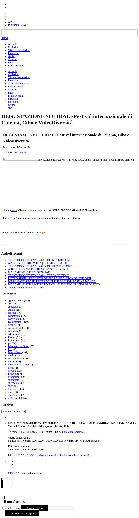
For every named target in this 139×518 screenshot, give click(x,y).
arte (10, 303)
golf (10, 343)
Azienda (12, 44)
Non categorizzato (18, 364)
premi (11, 367)
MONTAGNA (16, 358)
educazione (14, 334)
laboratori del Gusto (18, 346)
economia (13, 331)
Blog (10, 62)
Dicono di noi (15, 86)
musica (12, 361)
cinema (12, 312)
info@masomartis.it (73, 431)
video (11, 392)
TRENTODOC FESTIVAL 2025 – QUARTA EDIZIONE (40, 266)
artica (40, 473)
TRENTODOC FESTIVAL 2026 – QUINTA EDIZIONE (39, 260)
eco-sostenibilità (16, 328)
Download (13, 53)
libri (10, 349)
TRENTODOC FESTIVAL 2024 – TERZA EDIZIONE (39, 275)
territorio (12, 389)
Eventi (11, 337)
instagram (13, 98)
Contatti (12, 59)
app (10, 107)
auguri (11, 309)
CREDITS (14, 473)
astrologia (13, 306)
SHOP (4, 38)
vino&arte (13, 395)
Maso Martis (15, 352)
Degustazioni (20, 152)
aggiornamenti (15, 300)
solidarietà (13, 379)
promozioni (14, 376)
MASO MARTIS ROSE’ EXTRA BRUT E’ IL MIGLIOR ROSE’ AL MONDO (52, 281)
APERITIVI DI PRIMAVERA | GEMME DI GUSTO (37, 263)
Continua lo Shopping (21, 513)
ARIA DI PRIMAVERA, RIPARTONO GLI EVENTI (38, 269)
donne (11, 324)
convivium (13, 318)
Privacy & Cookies (48, 455)
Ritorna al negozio (34, 508)
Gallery (12, 56)
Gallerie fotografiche (19, 83)
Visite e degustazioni (19, 50)
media (11, 355)
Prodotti (12, 373)
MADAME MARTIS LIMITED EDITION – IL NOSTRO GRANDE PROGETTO (54, 284)
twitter (11, 104)
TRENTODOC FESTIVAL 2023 (26, 287)
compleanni (14, 315)
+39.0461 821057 (28, 431)
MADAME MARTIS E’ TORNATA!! (29, 272)
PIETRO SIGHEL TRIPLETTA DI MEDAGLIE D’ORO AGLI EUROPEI (49, 278)
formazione (14, 340)
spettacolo (13, 382)
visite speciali (15, 398)
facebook (13, 101)
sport (10, 385)
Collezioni (13, 47)
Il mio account (15, 65)
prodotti (12, 370)
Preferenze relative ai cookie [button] (75, 455)
